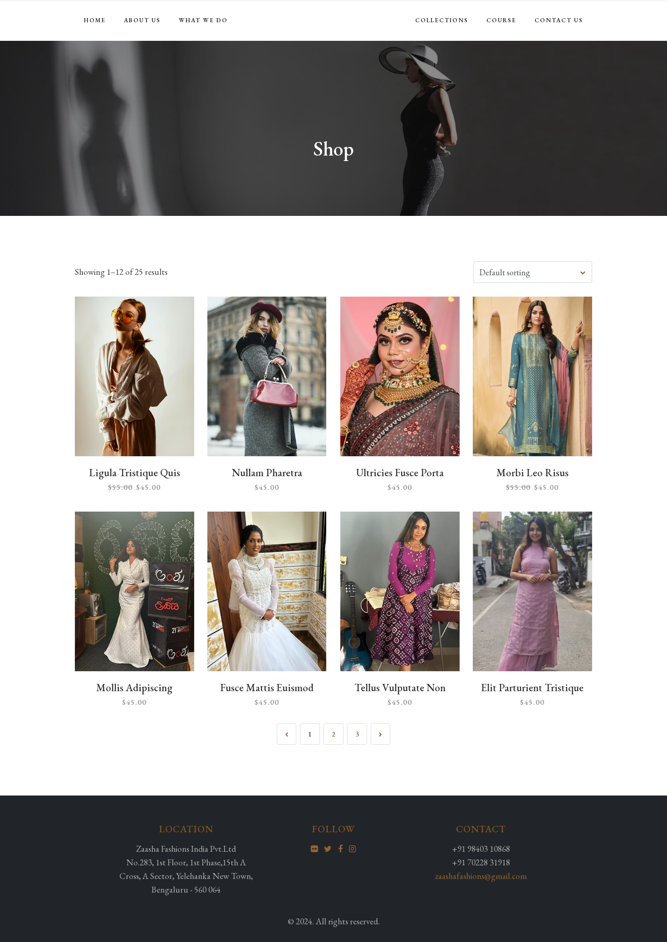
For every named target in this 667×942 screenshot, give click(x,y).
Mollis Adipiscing (134, 687)
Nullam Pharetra (267, 472)
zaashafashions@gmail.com (481, 876)
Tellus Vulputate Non (400, 687)
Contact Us (559, 20)
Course (501, 20)
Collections (441, 20)
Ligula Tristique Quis (134, 472)
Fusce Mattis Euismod (267, 687)
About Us (142, 20)
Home (95, 20)
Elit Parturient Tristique (532, 687)
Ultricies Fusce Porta (400, 472)
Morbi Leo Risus (532, 472)
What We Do (203, 20)
